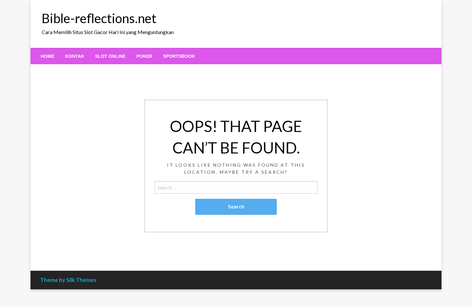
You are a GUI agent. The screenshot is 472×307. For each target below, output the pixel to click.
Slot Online (110, 56)
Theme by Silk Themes (68, 279)
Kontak (74, 56)
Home (47, 56)
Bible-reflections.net (99, 18)
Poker (144, 56)
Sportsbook (179, 56)
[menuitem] (47, 56)
